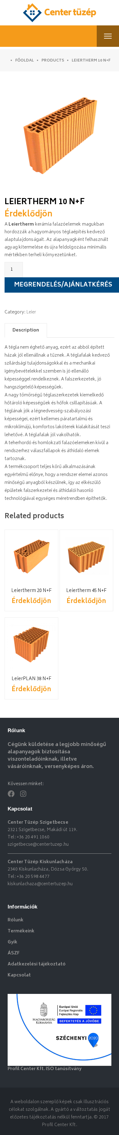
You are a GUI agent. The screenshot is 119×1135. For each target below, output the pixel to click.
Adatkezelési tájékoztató (37, 964)
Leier (31, 312)
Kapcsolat (19, 975)
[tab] (26, 330)
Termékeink (21, 931)
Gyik (12, 942)
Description (26, 330)
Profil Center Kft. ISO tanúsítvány (44, 1069)
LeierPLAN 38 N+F (31, 679)
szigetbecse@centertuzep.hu (38, 844)
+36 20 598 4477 (33, 877)
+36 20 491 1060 (33, 837)
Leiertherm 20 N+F (31, 591)
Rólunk (15, 920)
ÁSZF (14, 953)
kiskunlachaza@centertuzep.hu (40, 884)
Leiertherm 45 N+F (86, 591)
